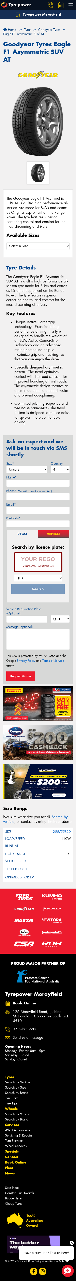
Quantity (57, 463)
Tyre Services (14, 1141)
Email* (11, 504)
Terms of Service (53, 661)
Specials (12, 1151)
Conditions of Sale (53, 1261)
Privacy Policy (26, 661)
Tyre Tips (11, 1103)
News (10, 1173)
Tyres (9, 1077)
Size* (10, 463)
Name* (11, 477)
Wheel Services (16, 1146)
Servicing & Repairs (18, 1135)
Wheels (11, 1108)
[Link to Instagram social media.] (42, 1271)
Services (12, 1125)
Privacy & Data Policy (29, 1261)
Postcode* (13, 518)
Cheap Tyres (13, 1203)
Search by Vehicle (17, 1082)
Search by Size (15, 1087)
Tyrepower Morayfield (41, 14)
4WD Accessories (17, 1130)
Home (11, 30)
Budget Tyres (13, 1198)
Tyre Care (11, 1098)
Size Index (12, 1188)
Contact (11, 1157)
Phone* (29, 491)
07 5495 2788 (25, 1029)
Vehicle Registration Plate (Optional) (23, 611)
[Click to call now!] (51, 5)
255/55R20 (62, 832)
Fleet (9, 1168)
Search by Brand (16, 1093)
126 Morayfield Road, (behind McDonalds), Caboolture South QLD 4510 (41, 1017)
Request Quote (20, 676)
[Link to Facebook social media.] (33, 1271)
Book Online (15, 1162)
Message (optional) (19, 627)
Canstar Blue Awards (19, 1193)
